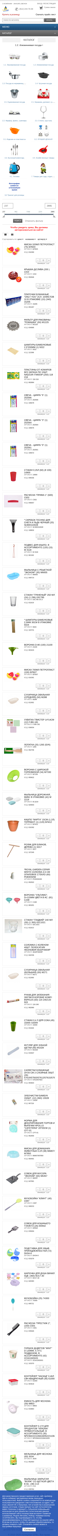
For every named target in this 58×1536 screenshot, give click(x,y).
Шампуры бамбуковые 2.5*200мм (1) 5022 (37, 345)
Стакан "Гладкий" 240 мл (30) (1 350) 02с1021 (38, 921)
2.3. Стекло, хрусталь (43, 121)
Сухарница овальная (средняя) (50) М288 (37, 695)
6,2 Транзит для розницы (14, 195)
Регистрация (49, 3)
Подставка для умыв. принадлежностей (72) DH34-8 (38, 1251)
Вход (39, 3)
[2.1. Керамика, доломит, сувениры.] (43, 93)
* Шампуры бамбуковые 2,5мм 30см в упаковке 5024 (38, 622)
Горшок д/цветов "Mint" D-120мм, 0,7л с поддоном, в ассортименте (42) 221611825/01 (38, 1353)
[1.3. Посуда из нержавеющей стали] (15, 75)
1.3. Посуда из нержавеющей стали (16, 83)
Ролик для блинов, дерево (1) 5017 (35, 845)
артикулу (42, 239)
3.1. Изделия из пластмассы (14, 139)
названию (29, 239)
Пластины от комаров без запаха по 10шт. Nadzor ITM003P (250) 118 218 (38, 373)
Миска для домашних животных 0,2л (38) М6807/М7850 (39, 1151)
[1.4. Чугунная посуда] (43, 75)
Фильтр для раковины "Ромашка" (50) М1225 (37, 321)
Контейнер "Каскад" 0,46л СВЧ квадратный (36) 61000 (39, 1377)
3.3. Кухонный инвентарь (14, 158)
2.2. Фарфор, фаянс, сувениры (14, 121)
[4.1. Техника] (15, 168)
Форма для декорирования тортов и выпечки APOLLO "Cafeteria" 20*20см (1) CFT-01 (39, 1125)
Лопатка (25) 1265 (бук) (37, 744)
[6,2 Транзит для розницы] (15, 187)
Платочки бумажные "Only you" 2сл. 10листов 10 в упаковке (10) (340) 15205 (39, 298)
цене (19, 239)
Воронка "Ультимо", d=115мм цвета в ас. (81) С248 (38, 897)
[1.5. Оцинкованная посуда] (15, 93)
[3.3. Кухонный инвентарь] (15, 149)
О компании (7, 3)
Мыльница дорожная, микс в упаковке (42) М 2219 (37, 797)
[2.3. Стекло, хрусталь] (43, 112)
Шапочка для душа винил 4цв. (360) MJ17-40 (39, 1274)
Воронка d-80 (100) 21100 (38, 645)
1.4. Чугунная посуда (43, 83)
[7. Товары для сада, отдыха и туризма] (43, 168)
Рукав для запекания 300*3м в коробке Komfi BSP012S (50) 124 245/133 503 (38, 998)
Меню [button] (5, 27)
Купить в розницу (11, 14)
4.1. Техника (14, 176)
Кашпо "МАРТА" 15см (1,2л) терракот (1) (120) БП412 (39, 820)
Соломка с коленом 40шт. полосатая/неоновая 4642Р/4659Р (37, 947)
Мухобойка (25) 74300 (36, 1298)
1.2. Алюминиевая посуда (28, 45)
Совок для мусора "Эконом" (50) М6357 (35, 1174)
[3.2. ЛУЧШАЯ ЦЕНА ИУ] (43, 131)
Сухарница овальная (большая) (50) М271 (37, 971)
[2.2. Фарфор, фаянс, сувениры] (15, 112)
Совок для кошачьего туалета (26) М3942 (37, 1224)
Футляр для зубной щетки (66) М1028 (35, 1046)
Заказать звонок (20, 3)
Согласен (29, 1529)
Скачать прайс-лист (46, 14)
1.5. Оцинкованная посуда (14, 102)
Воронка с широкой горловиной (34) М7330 (37, 770)
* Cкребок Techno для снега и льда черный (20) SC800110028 (39, 522)
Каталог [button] (7, 33)
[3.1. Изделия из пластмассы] (15, 131)
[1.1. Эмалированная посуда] (15, 56)
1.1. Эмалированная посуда (15, 65)
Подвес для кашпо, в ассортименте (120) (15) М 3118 (38, 547)
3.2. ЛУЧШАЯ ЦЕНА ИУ (43, 139)
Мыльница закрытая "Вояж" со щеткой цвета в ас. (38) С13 (39, 1481)
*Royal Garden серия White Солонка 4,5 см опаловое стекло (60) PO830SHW (37, 873)
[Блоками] (12, 235)
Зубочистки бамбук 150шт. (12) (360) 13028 (36, 1096)
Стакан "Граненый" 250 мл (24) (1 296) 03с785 (39, 596)
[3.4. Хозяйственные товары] (43, 149)
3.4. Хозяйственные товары (43, 158)
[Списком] (5, 235)
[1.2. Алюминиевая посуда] (43, 56)
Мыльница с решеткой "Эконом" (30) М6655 (38, 571)
